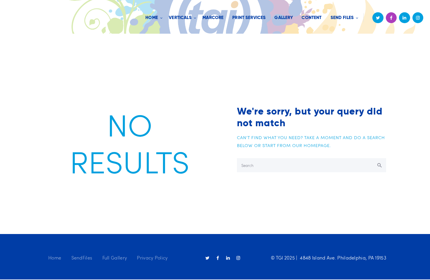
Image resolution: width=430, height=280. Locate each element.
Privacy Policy (152, 258)
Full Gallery (114, 258)
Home (54, 258)
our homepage (311, 145)
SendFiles (81, 258)
